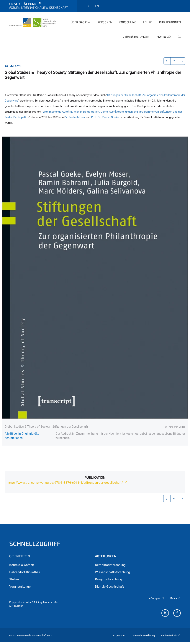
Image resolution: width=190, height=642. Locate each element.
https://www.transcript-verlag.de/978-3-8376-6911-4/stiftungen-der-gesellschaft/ (65, 482)
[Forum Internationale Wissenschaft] (32, 22)
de (88, 6)
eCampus (154, 598)
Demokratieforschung (110, 565)
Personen (104, 22)
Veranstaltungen (136, 36)
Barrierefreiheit (169, 635)
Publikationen (170, 22)
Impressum (119, 635)
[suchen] (178, 39)
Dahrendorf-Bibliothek (24, 572)
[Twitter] (165, 613)
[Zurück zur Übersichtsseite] (174, 61)
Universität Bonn (23, 4)
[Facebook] (177, 613)
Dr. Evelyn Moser (74, 117)
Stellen (14, 579)
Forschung (127, 22)
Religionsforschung (108, 579)
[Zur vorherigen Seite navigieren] (167, 61)
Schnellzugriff (34, 543)
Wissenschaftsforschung (112, 572)
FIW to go (163, 36)
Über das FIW (80, 22)
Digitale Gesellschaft (109, 586)
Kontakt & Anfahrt (21, 565)
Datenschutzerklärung (143, 635)
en (97, 6)
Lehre (147, 22)
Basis (173, 598)
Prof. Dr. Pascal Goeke (105, 117)
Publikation (95, 477)
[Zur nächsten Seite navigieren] (182, 61)
